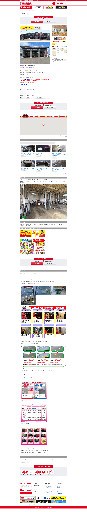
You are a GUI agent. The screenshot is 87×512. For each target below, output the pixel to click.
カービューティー (34, 142)
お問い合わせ (25, 492)
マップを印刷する (64, 136)
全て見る (63, 173)
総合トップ (48, 0)
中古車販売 (34, 273)
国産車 (25, 459)
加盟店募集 (56, 0)
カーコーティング (27, 273)
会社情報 (52, 0)
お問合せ (66, 0)
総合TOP (35, 483)
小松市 (29, 10)
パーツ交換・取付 (52, 142)
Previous (52, 38)
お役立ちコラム (61, 0)
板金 (21, 273)
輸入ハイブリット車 (61, 459)
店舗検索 (23, 10)
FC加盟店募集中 (61, 7)
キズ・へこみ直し (27, 142)
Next (66, 38)
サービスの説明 (64, 46)
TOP (20, 10)
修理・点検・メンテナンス (43, 142)
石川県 (26, 10)
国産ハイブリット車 (49, 459)
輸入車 (37, 459)
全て (21, 142)
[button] (43, 125)
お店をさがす (36, 491)
